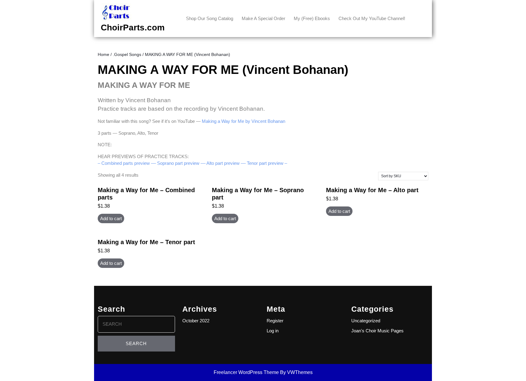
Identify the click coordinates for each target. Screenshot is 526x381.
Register (275, 320)
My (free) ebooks (312, 18)
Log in (273, 330)
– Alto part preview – (223, 163)
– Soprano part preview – (178, 163)
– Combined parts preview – (125, 163)
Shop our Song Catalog (209, 18)
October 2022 (195, 320)
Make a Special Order (263, 18)
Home (103, 54)
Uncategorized (365, 320)
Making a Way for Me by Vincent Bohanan (243, 121)
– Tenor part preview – (265, 163)
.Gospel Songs (127, 54)
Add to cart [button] (111, 218)
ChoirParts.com (133, 27)
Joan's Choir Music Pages (377, 330)
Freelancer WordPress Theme (246, 372)
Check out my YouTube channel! (371, 18)
